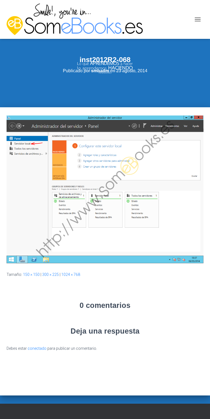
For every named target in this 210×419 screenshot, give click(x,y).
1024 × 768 (70, 274)
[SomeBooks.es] (77, 19)
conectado (37, 348)
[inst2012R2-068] (105, 189)
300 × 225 (50, 274)
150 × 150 (31, 274)
